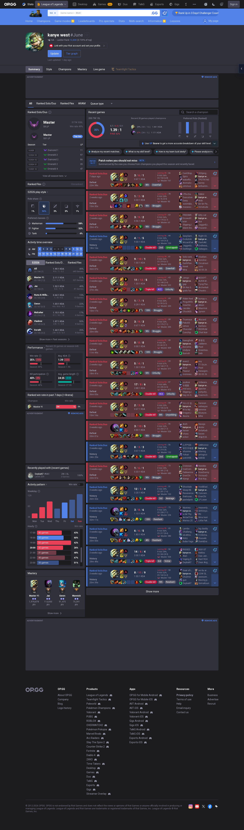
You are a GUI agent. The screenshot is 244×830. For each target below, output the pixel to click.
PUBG (89, 716)
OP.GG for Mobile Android (144, 695)
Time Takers (93, 763)
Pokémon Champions (98, 708)
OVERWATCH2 (94, 725)
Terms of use (183, 699)
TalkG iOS (135, 733)
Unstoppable (172, 247)
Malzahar (38, 312)
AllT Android (136, 703)
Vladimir (38, 321)
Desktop (91, 768)
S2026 (35, 262)
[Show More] (205, 4)
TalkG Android (137, 729)
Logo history (64, 708)
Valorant (91, 712)
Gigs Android (137, 720)
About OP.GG (65, 695)
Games (90, 772)
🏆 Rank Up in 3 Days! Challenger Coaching (179, 13)
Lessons (175, 21)
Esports (90, 785)
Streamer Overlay (96, 793)
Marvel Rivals (93, 733)
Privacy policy (184, 695)
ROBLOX (91, 720)
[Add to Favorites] (86, 35)
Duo (88, 776)
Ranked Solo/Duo (55, 262)
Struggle (156, 206)
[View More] (194, 4)
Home (29, 21)
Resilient (158, 519)
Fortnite (90, 750)
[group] (55, 547)
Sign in (234, 4)
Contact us (182, 712)
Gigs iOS (134, 725)
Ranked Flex (74, 262)
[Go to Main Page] (10, 4)
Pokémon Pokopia (96, 729)
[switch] (76, 484)
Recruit (212, 703)
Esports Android (139, 738)
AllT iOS (134, 708)
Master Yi (39, 277)
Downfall (156, 185)
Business (213, 695)
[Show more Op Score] (214, 143)
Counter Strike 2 (95, 746)
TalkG (89, 780)
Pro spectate (106, 21)
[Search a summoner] (154, 13)
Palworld (91, 703)
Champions (43, 21)
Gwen (37, 303)
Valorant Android (139, 712)
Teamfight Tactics (96, 699)
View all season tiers (53, 176)
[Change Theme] (213, 4)
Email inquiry (183, 708)
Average (170, 498)
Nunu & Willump (42, 295)
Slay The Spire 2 (95, 742)
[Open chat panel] (241, 68)
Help (178, 703)
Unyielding (171, 415)
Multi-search (136, 21)
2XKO (89, 759)
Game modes (64, 21)
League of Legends (52, 4)
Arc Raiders (92, 738)
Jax (36, 286)
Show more (152, 591)
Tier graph (72, 53)
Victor (167, 561)
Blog (60, 703)
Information (156, 21)
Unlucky (169, 289)
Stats (122, 21)
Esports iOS (136, 742)
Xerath (37, 330)
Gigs (88, 789)
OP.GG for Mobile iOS (141, 699)
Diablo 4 (90, 755)
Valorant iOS (137, 716)
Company (63, 699)
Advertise (213, 699)
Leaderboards (87, 21)
